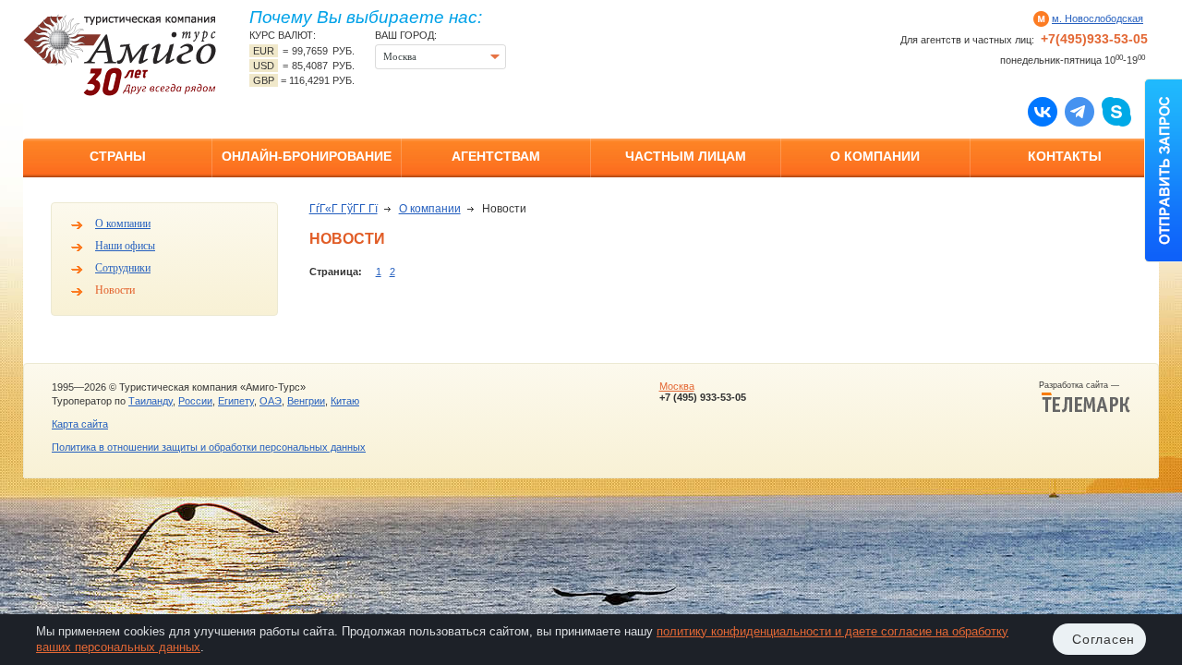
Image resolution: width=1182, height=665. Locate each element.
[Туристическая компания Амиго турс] (120, 55)
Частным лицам (685, 156)
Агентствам (496, 156)
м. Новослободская (1097, 18)
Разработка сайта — (1084, 385)
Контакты (1065, 156)
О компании (875, 156)
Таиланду (150, 400)
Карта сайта (80, 423)
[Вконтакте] (1042, 110)
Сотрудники (123, 267)
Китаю (345, 400)
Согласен (1103, 639)
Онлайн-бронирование (307, 156)
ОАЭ (270, 400)
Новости (115, 290)
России (195, 400)
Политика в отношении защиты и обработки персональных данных (209, 447)
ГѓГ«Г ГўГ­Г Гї (343, 208)
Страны (118, 156)
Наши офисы (125, 245)
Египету (236, 400)
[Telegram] (1079, 110)
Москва (676, 386)
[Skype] (1116, 110)
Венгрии (306, 400)
